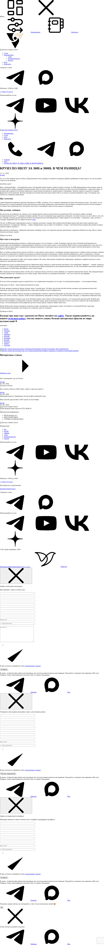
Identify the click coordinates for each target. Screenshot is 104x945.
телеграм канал (16, 318)
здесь (34, 219)
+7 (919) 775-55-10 (6, 92)
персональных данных (33, 666)
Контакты (7, 64)
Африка (6, 433)
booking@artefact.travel (7, 489)
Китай (2, 392)
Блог (5, 62)
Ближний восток (14, 58)
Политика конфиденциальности (11, 567)
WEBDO (45, 567)
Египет (2, 175)
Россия (10, 60)
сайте (61, 315)
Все (5, 429)
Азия (10, 57)
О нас (6, 53)
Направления (8, 55)
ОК (2, 907)
